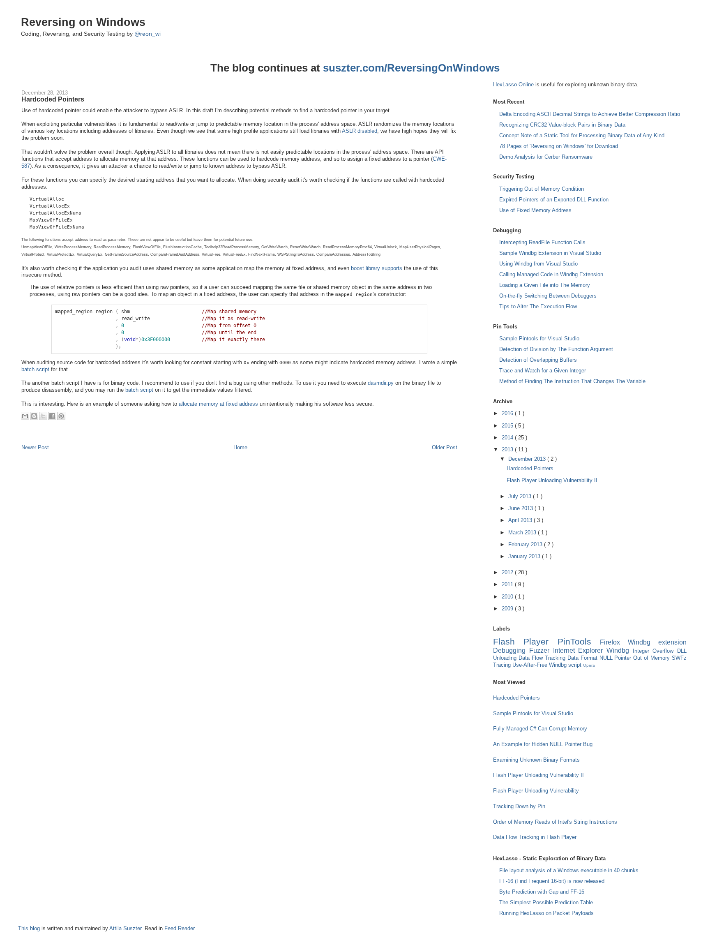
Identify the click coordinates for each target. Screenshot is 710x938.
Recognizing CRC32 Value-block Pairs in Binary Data (562, 125)
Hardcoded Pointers (52, 99)
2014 (508, 437)
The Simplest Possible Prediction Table (546, 902)
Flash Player (525, 641)
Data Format (583, 658)
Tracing (502, 665)
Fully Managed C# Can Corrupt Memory (540, 728)
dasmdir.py (381, 383)
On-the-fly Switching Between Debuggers (548, 296)
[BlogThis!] (34, 416)
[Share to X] (43, 416)
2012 (508, 572)
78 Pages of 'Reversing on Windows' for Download (558, 146)
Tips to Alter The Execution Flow (538, 306)
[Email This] (25, 416)
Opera (589, 665)
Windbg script (566, 665)
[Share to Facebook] (52, 416)
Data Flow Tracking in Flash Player (534, 837)
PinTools (579, 641)
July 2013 (520, 496)
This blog (29, 928)
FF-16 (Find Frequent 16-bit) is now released (551, 881)
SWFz (679, 658)
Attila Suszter (125, 928)
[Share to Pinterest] (61, 416)
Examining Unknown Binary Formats (536, 760)
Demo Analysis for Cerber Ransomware (545, 157)
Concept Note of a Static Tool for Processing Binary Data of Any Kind (581, 135)
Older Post (444, 447)
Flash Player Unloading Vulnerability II (552, 480)
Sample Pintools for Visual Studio (539, 338)
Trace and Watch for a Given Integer (542, 370)
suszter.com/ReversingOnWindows (411, 68)
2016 (508, 413)
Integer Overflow (655, 651)
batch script (35, 369)
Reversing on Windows (83, 22)
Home (240, 447)
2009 (508, 608)
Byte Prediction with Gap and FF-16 (541, 892)
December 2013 (527, 459)
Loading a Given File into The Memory (544, 285)
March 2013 (523, 532)
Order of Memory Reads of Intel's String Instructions (555, 822)
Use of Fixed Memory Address (535, 210)
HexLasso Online (513, 84)
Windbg (619, 650)
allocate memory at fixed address (218, 404)
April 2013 (521, 520)
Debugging (511, 650)
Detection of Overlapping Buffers (538, 360)
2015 (508, 426)
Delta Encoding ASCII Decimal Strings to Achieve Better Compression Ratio (589, 114)
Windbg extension (657, 642)
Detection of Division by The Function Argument (556, 349)
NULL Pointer (616, 658)
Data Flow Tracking (543, 658)
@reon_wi (147, 34)
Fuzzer (541, 650)
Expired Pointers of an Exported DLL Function (554, 199)
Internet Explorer (579, 650)
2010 (508, 597)
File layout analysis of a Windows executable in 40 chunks (569, 870)
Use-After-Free (530, 665)
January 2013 (525, 556)
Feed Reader (179, 928)
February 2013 (526, 544)
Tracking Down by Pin (519, 806)
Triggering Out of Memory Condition (541, 189)
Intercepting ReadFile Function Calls (542, 242)
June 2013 (521, 508)
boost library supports (376, 268)
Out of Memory (652, 658)
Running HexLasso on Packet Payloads (546, 913)
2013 (508, 449)
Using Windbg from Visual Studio (538, 264)
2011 (508, 584)
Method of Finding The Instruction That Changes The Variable (572, 381)
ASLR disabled (359, 131)
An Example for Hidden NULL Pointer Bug (542, 744)
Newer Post (35, 447)
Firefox (614, 642)
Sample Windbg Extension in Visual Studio (550, 253)
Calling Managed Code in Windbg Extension (551, 274)
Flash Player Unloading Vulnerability (536, 791)
